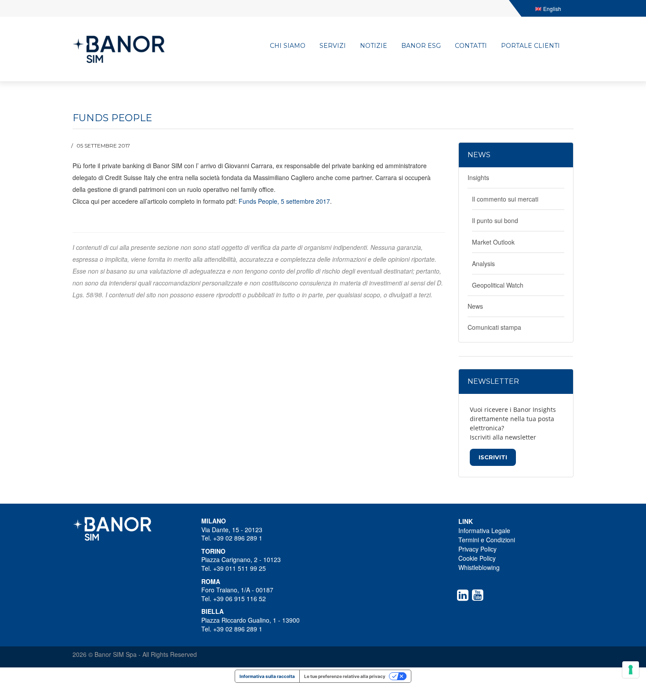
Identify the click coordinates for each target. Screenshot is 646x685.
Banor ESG (421, 46)
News (475, 306)
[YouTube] (479, 595)
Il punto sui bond (495, 220)
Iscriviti (493, 457)
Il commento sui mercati (505, 199)
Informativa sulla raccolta (267, 676)
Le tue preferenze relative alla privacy (344, 676)
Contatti (471, 46)
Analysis (483, 263)
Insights (478, 177)
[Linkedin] (464, 595)
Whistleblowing (479, 567)
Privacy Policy (477, 548)
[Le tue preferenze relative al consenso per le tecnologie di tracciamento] (630, 669)
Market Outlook (493, 242)
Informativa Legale (484, 530)
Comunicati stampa (494, 327)
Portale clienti (530, 46)
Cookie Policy (477, 558)
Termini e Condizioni (486, 539)
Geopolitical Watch (497, 285)
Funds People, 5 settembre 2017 (284, 201)
